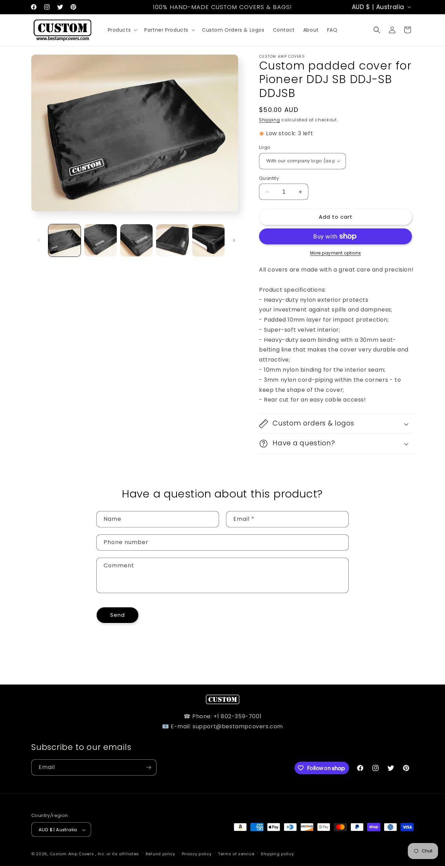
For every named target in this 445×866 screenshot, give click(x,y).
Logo (265, 147)
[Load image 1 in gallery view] (64, 240)
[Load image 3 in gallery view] (136, 240)
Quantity (269, 178)
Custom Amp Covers (72, 854)
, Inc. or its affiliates (117, 854)
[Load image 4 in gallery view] (172, 240)
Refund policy (160, 854)
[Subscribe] (148, 767)
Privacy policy (197, 854)
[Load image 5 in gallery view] (208, 240)
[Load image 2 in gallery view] (100, 240)
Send (117, 614)
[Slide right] (234, 240)
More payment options (335, 253)
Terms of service (236, 854)
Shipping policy (277, 854)
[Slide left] (39, 240)
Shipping (269, 120)
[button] (122, 30)
